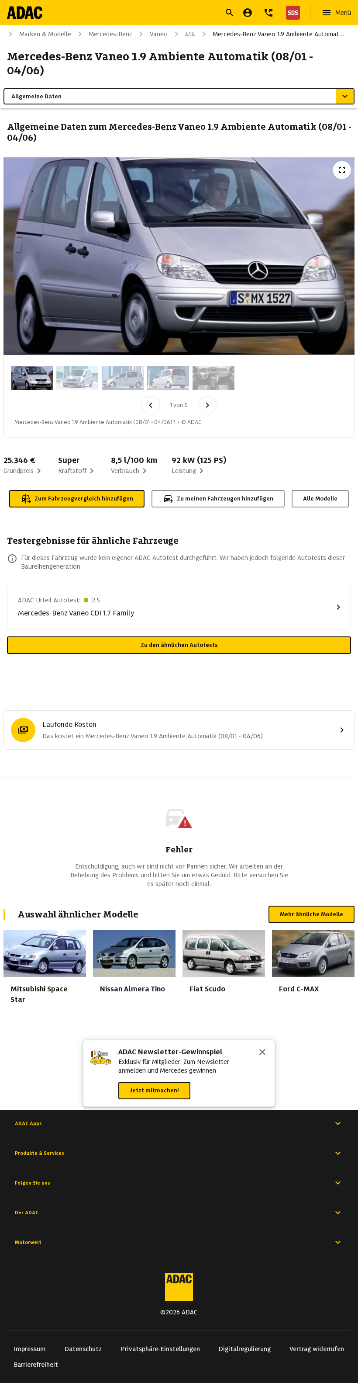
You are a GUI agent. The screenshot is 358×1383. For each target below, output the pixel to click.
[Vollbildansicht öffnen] (342, 170)
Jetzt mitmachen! (154, 1090)
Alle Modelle (320, 498)
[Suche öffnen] (230, 13)
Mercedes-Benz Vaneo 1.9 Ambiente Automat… (278, 34)
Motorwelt (28, 1242)
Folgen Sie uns (32, 1183)
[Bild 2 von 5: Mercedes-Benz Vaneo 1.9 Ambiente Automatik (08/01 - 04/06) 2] (77, 378)
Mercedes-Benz (110, 34)
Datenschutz (83, 1349)
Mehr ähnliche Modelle (311, 914)
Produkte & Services (39, 1153)
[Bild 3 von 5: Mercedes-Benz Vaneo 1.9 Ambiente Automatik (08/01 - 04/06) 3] (123, 378)
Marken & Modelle (45, 34)
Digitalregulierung (245, 1349)
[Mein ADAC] (247, 12)
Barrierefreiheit (36, 1365)
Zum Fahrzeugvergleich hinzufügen (83, 498)
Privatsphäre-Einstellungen (160, 1349)
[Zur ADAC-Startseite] (24, 13)
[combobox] (168, 13)
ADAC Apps (28, 1123)
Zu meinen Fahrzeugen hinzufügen (225, 498)
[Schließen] (262, 1053)
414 (190, 34)
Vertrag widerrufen (316, 1349)
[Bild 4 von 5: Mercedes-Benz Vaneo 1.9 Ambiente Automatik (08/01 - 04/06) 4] (168, 378)
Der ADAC (26, 1212)
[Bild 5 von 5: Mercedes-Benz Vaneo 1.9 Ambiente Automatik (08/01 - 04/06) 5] (213, 378)
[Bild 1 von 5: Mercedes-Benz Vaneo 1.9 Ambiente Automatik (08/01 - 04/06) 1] (32, 378)
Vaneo (159, 34)
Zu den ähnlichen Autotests (179, 645)
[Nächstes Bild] (207, 405)
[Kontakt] (268, 12)
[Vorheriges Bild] (150, 405)
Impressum (30, 1349)
